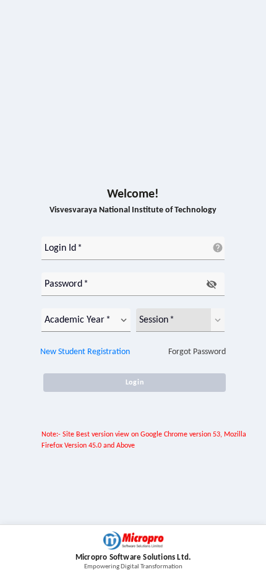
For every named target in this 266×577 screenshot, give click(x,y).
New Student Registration (85, 352)
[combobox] (77, 320)
